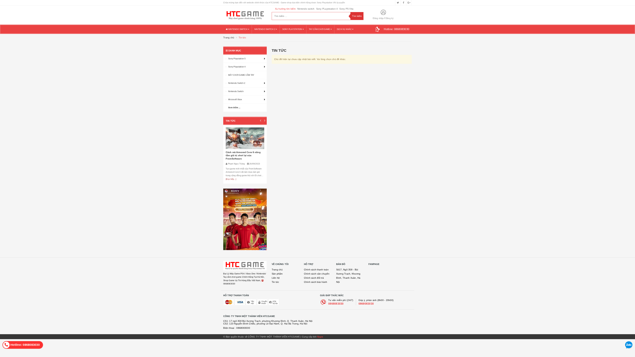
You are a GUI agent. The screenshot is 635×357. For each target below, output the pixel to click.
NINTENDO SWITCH (238, 29)
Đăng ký (389, 18)
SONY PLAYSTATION (292, 29)
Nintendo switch (306, 8)
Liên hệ (276, 278)
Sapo (320, 336)
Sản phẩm (277, 273)
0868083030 (336, 303)
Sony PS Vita (346, 8)
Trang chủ (277, 269)
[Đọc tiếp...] (231, 179)
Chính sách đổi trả (314, 278)
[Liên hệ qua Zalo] (629, 345)
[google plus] (409, 2)
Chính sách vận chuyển (316, 273)
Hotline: (396, 29)
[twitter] (398, 2)
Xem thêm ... (234, 107)
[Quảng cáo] (245, 219)
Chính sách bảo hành (315, 282)
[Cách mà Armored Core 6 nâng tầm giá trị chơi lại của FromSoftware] (245, 138)
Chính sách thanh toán (316, 269)
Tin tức (275, 282)
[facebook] (403, 2)
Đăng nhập (378, 18)
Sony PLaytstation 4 (327, 8)
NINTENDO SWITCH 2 (265, 29)
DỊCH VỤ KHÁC (344, 29)
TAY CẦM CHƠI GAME (320, 29)
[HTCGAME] (245, 15)
